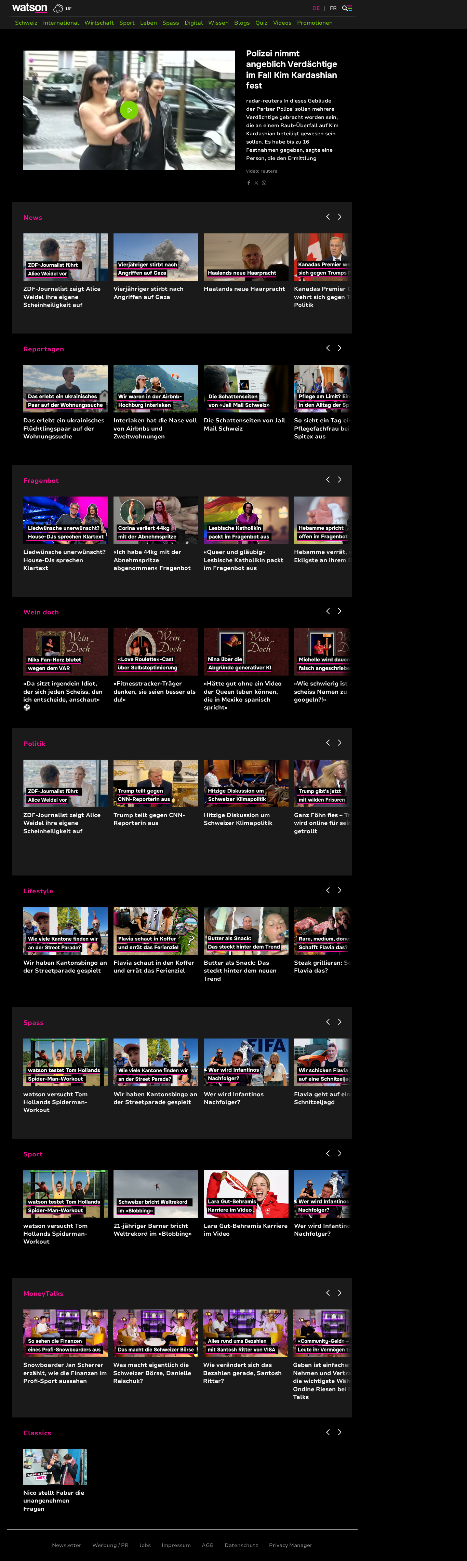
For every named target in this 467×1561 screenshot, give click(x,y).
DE (316, 8)
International (61, 23)
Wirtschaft (99, 23)
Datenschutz (241, 1545)
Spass (170, 23)
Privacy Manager (290, 1545)
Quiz (261, 23)
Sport (127, 23)
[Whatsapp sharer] (264, 183)
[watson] (30, 8)
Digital (194, 23)
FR (333, 8)
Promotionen (315, 23)
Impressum (176, 1545)
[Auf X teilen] (256, 183)
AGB (208, 1545)
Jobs (145, 1545)
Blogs (242, 23)
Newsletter (66, 1545)
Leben (148, 23)
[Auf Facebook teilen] (249, 183)
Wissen (218, 23)
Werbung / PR (110, 1545)
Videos (282, 23)
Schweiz (26, 23)
